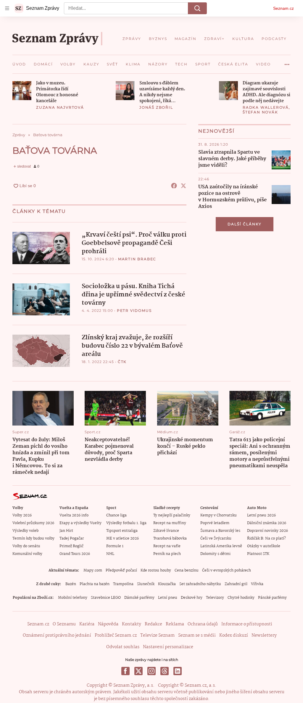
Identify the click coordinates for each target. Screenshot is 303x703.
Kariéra (86, 624)
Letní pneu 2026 (261, 515)
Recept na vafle (166, 546)
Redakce (153, 624)
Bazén (70, 584)
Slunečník (145, 584)
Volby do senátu (26, 546)
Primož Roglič (71, 546)
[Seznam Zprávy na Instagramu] (151, 671)
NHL (110, 554)
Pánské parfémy (272, 598)
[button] (21, 90)
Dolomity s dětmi (215, 554)
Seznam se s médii (197, 635)
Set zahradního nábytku (200, 584)
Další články (245, 224)
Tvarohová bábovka (170, 538)
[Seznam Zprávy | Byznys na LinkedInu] (177, 671)
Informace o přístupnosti (246, 624)
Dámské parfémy (139, 598)
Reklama (175, 624)
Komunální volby (27, 554)
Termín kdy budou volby (33, 538)
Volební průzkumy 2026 (33, 523)
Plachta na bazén (94, 584)
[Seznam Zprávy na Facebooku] (125, 671)
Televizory (215, 598)
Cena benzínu (187, 570)
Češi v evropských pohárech (226, 570)
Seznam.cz (283, 8)
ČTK (122, 361)
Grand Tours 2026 (74, 554)
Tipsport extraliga (122, 531)
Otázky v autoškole (263, 546)
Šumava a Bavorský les (220, 531)
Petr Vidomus (134, 310)
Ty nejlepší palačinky (171, 515)
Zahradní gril (236, 584)
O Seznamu (64, 624)
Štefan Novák (260, 112)
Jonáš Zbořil (156, 107)
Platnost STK (258, 554)
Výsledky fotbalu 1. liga (126, 523)
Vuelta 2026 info (73, 515)
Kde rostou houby (156, 570)
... (287, 62)
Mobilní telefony (72, 598)
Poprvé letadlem (214, 523)
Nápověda (108, 624)
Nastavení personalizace (168, 647)
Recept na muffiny (169, 523)
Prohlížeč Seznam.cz (116, 635)
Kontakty (131, 624)
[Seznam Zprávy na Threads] (164, 671)
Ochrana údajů (203, 624)
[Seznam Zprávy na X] (138, 671)
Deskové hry (191, 598)
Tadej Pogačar (71, 538)
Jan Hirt (66, 531)
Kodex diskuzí (233, 635)
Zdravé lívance (166, 531)
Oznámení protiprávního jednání (57, 635)
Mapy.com (92, 570)
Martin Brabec (137, 259)
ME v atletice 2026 (122, 538)
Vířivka (257, 584)
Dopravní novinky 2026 (267, 531)
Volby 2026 (22, 515)
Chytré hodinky (241, 598)
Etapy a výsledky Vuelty (80, 523)
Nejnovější (216, 131)
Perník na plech (167, 554)
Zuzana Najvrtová (60, 107)
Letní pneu (167, 598)
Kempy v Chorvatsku (218, 515)
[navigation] (7, 8)
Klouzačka (167, 584)
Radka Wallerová (266, 107)
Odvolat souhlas (122, 647)
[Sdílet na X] (183, 186)
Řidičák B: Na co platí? (266, 538)
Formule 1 (114, 546)
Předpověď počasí (121, 570)
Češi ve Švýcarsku (215, 538)
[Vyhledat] (197, 8)
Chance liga (116, 515)
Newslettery (264, 635)
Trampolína (123, 584)
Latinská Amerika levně (221, 546)
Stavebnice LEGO (106, 598)
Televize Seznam (157, 635)
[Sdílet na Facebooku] (174, 186)
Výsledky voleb (25, 531)
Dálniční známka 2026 (266, 523)
